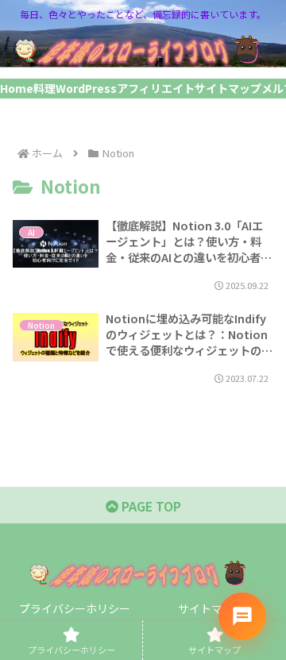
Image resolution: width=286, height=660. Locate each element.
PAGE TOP (149, 505)
